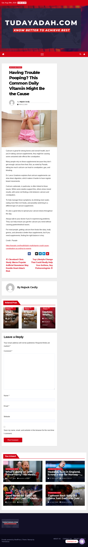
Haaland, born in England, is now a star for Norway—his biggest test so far (64, 474)
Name (6, 396)
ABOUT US (57, 539)
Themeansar (5, 541)
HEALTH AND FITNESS (15, 67)
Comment (8, 351)
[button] (80, 54)
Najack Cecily (25, 102)
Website (7, 416)
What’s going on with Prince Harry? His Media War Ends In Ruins (20, 474)
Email (6, 406)
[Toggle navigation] (42, 54)
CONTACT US (67, 539)
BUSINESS (9, 492)
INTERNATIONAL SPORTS (55, 469)
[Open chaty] (82, 541)
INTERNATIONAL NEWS (12, 469)
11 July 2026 (11, 478)
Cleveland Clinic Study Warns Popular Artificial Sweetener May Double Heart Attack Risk (17, 265)
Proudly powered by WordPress (12, 539)
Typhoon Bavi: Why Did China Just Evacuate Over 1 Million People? (64, 498)
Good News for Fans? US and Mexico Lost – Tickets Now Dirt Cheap (21, 498)
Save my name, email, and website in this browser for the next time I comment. (29, 431)
